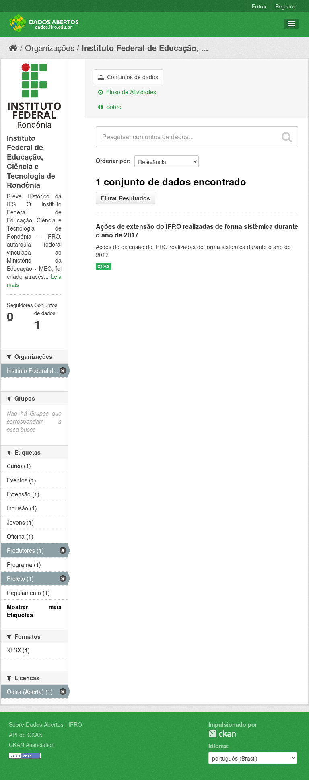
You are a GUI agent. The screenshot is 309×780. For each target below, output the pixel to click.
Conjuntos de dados (131, 77)
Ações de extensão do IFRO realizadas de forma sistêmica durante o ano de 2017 (197, 230)
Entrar (259, 6)
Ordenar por (112, 160)
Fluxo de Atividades (130, 92)
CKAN (222, 733)
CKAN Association (32, 745)
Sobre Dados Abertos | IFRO (45, 724)
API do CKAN (26, 735)
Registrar (285, 6)
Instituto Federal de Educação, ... (145, 48)
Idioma (217, 746)
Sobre (113, 107)
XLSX (103, 266)
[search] (287, 137)
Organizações (49, 48)
